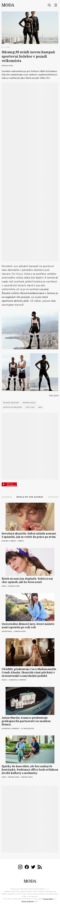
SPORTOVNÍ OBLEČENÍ (12, 407)
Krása (4, 680)
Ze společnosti (27, 729)
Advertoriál (7, 631)
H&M (40, 407)
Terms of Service (27, 901)
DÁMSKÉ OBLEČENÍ (11, 403)
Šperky (21, 541)
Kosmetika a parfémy (17, 680)
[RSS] (40, 867)
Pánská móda (14, 777)
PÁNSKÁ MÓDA (29, 403)
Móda (4, 586)
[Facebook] (27, 867)
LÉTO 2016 (30, 407)
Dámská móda (7, 66)
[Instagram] (20, 867)
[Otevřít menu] (55, 5)
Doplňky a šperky (9, 541)
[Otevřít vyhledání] (49, 5)
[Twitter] (33, 867)
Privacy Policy (48, 899)
